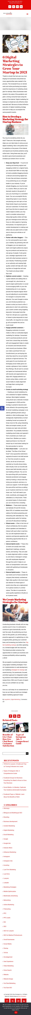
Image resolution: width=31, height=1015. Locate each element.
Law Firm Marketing (10, 869)
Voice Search (8, 970)
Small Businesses (9, 939)
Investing (6, 865)
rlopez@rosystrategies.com (15, 3)
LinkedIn (6, 883)
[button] (2, 408)
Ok (16, 1012)
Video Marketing (9, 966)
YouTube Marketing (9, 983)
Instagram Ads (8, 861)
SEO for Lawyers (9, 931)
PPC (5, 913)
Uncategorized (8, 957)
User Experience (8, 961)
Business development (10, 821)
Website (6, 974)
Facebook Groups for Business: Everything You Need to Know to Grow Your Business (15, 780)
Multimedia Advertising (11, 896)
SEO (5, 926)
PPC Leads (7, 918)
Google (6, 839)
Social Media (8, 944)
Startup (6, 948)
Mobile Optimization (10, 891)
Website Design (8, 979)
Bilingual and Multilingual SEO (13, 813)
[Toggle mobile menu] (27, 14)
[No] (29, 1009)
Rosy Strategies (22, 996)
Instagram (7, 856)
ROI (5, 922)
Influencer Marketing (10, 852)
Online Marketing (9, 904)
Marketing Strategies (10, 887)
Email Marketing (9, 834)
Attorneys (6, 808)
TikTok (6, 952)
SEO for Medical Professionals (13, 935)
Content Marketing (9, 826)
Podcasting (7, 909)
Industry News (8, 848)
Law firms (7, 874)
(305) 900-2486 (18, 1)
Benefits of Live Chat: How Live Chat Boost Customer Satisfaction (8, 740)
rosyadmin (7, 699)
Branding (6, 817)
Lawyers (6, 878)
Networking (7, 900)
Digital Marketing (15, 699)
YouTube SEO (8, 987)
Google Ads (7, 843)
